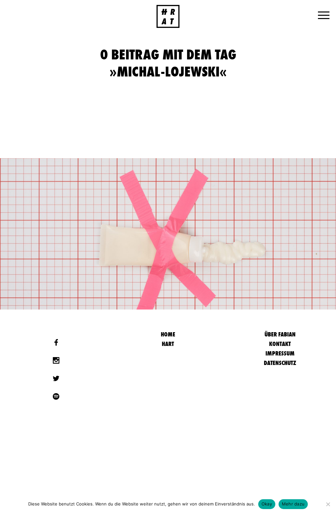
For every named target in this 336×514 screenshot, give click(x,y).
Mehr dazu (293, 503)
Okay (267, 503)
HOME (168, 334)
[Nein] (328, 504)
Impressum (280, 353)
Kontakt (280, 344)
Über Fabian (280, 334)
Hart (168, 344)
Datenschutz (280, 363)
